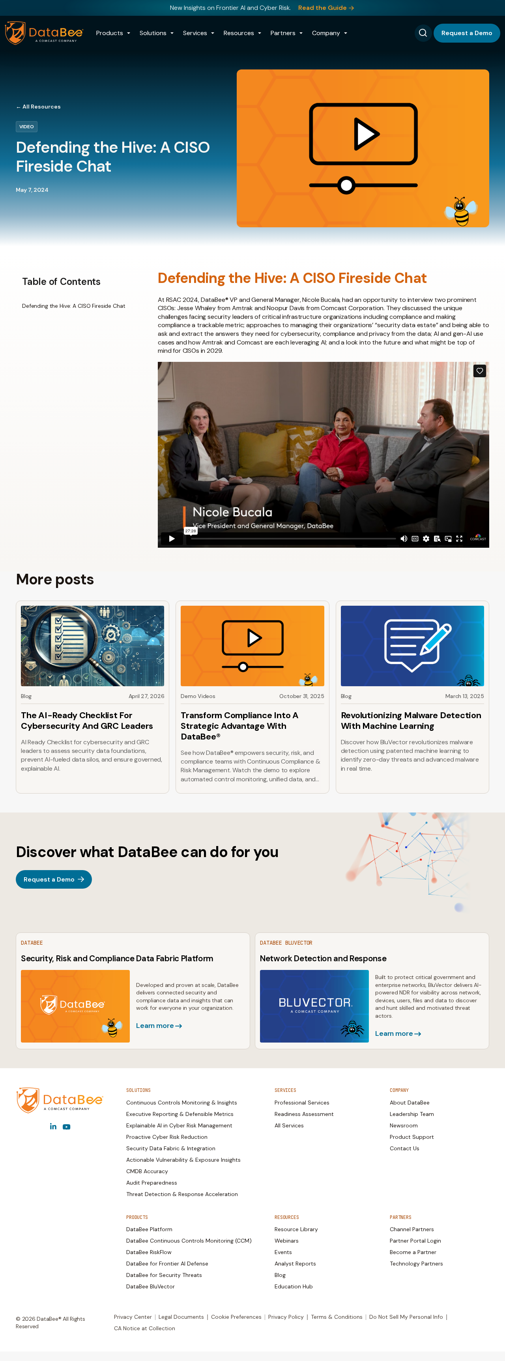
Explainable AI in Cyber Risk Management (179, 1125)
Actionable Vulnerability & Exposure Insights (183, 1159)
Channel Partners (412, 1229)
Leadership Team (412, 1114)
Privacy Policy (286, 1316)
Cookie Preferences (236, 1316)
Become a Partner (413, 1252)
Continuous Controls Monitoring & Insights (181, 1102)
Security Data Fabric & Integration (170, 1148)
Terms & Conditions (337, 1316)
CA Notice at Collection (144, 1328)
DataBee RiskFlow (149, 1252)
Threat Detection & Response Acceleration (182, 1194)
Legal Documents (181, 1316)
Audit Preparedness (151, 1182)
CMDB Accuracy (147, 1171)
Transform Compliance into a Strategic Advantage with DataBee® (240, 726)
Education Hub (294, 1286)
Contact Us (404, 1148)
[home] (44, 33)
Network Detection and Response (323, 958)
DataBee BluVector (150, 1286)
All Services (289, 1125)
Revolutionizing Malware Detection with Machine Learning (411, 721)
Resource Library (296, 1229)
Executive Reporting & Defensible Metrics (180, 1114)
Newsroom (404, 1125)
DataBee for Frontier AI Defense (167, 1263)
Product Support (412, 1136)
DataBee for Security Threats (164, 1275)
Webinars (287, 1240)
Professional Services (302, 1102)
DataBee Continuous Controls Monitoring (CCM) (189, 1240)
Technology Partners (416, 1263)
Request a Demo (466, 33)
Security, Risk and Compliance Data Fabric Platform (117, 958)
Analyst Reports (295, 1263)
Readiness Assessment (304, 1114)
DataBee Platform (149, 1229)
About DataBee (410, 1102)
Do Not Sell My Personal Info (406, 1316)
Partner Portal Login (415, 1240)
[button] (113, 33)
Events (283, 1252)
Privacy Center (133, 1316)
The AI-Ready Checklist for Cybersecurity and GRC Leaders (87, 721)
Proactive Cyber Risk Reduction (167, 1136)
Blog (280, 1275)
